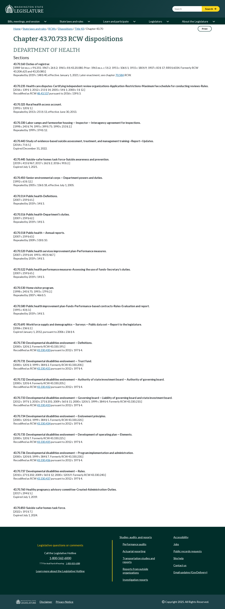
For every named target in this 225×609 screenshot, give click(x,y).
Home (17, 28)
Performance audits (134, 544)
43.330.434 (43, 423)
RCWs (52, 28)
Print (205, 28)
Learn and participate (116, 21)
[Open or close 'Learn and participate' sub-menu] (134, 21)
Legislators (155, 21)
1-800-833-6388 (73, 563)
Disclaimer (45, 601)
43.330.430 (43, 350)
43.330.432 (43, 386)
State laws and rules (71, 21)
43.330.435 (43, 441)
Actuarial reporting (134, 551)
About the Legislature (195, 21)
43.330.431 (43, 368)
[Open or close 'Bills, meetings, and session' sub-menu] (45, 21)
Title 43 (79, 28)
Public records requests (187, 551)
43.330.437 (43, 478)
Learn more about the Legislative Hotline (60, 571)
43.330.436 (43, 460)
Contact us (179, 565)
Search (209, 8)
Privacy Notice (64, 601)
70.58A (119, 75)
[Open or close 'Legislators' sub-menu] (168, 21)
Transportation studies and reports (139, 560)
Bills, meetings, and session (24, 21)
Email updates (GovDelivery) (190, 572)
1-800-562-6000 (60, 558)
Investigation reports (135, 579)
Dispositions (65, 28)
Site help (178, 558)
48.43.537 (43, 93)
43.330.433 (43, 405)
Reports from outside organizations (135, 570)
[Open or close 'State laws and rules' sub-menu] (89, 21)
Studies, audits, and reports (136, 537)
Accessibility (180, 537)
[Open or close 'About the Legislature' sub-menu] (214, 21)
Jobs (176, 544)
